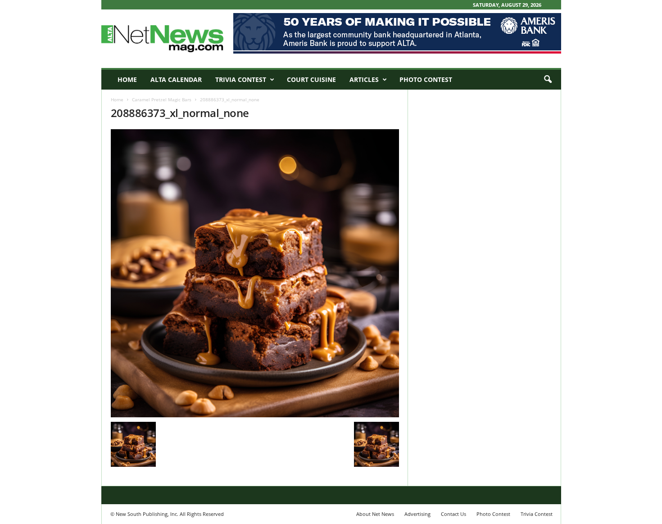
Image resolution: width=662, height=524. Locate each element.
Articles (364, 79)
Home (127, 79)
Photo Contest (425, 79)
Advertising (417, 513)
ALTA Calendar (176, 79)
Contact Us (453, 513)
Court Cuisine (311, 79)
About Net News (375, 513)
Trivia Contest (240, 79)
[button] (548, 80)
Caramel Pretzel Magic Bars (161, 99)
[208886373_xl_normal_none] (255, 273)
